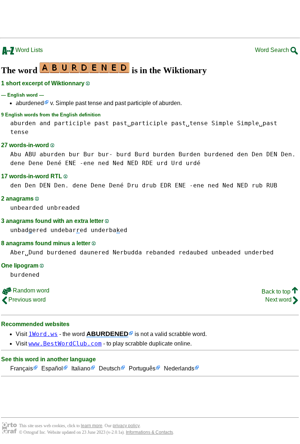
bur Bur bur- (91, 154)
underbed (259, 252)
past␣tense (189, 123)
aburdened (30, 103)
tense (19, 131)
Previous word (26, 299)
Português (142, 368)
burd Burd (132, 154)
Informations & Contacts (149, 432)
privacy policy (126, 425)
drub (149, 185)
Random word (30, 290)
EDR (165, 185)
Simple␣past (257, 123)
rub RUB (264, 185)
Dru (132, 185)
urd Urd (169, 163)
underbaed (109, 230)
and (45, 123)
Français (21, 368)
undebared (68, 230)
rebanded (160, 252)
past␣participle (140, 123)
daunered (94, 252)
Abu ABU (23, 154)
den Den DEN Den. (266, 154)
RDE (147, 163)
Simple (222, 123)
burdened (218, 154)
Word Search (272, 50)
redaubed (193, 252)
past (101, 123)
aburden (23, 123)
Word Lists (28, 50)
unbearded (26, 207)
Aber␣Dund (26, 252)
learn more (91, 425)
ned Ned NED (118, 163)
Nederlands (179, 368)
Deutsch (109, 368)
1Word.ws (43, 334)
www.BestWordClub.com (65, 343)
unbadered (28, 230)
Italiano (80, 368)
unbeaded (226, 252)
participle (72, 123)
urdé (193, 163)
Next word (279, 299)
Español (52, 368)
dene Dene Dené (35, 163)
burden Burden (176, 154)
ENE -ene (79, 163)
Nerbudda (127, 252)
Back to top (277, 291)
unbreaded (63, 207)
